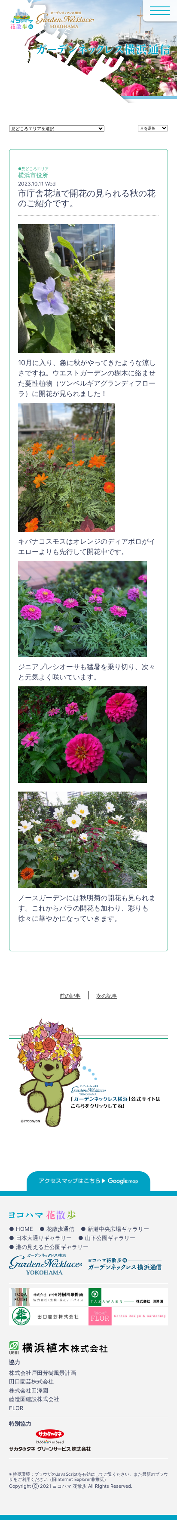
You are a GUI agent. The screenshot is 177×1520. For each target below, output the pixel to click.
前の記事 (70, 996)
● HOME (21, 1228)
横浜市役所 (33, 175)
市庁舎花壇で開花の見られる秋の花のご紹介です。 (87, 198)
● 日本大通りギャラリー (40, 1237)
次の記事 (106, 996)
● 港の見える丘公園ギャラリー (48, 1246)
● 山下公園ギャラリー (106, 1237)
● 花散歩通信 (57, 1228)
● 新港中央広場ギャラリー (115, 1228)
